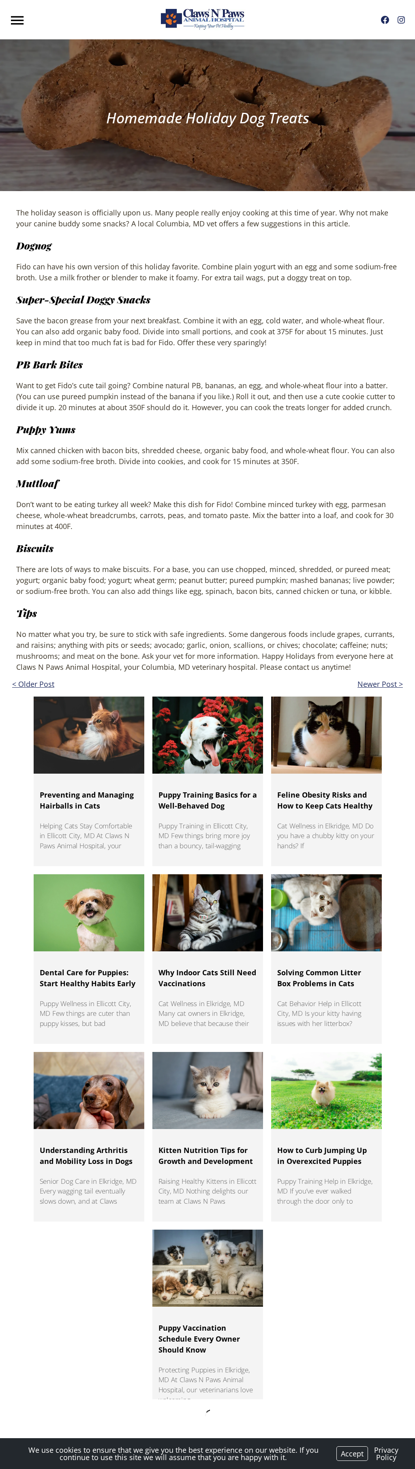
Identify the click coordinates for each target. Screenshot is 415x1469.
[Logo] (203, 20)
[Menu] (18, 20)
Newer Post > (380, 684)
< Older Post (33, 684)
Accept (352, 1453)
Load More (207, 1412)
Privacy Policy (386, 1453)
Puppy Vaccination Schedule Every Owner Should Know (199, 1339)
